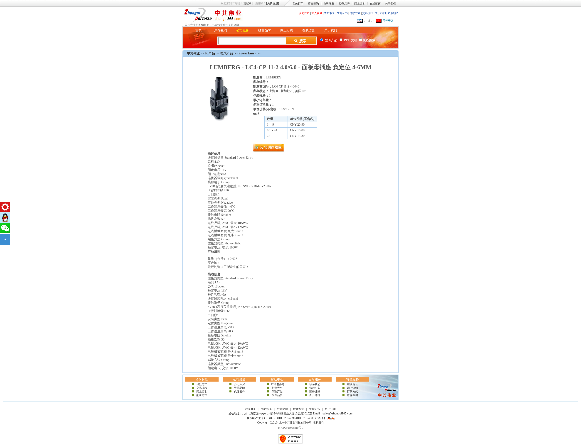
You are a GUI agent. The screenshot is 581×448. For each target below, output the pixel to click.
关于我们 (390, 3)
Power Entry (247, 53)
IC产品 (210, 53)
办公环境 (314, 395)
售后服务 (329, 13)
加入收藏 (316, 13)
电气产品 (226, 53)
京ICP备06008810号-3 (290, 427)
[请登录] (248, 3)
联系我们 (314, 384)
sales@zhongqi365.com (337, 413)
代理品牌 (277, 395)
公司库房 (239, 384)
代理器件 (239, 391)
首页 (198, 30)
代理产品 (277, 391)
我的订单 (298, 3)
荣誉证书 (342, 13)
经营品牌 (344, 3)
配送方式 (201, 395)
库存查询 (313, 3)
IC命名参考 (277, 384)
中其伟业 (193, 53)
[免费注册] (272, 3)
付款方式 (355, 13)
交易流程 (367, 13)
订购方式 (352, 391)
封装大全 (277, 388)
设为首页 (304, 13)
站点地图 (393, 13)
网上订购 (359, 3)
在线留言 (375, 3)
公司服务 (328, 3)
